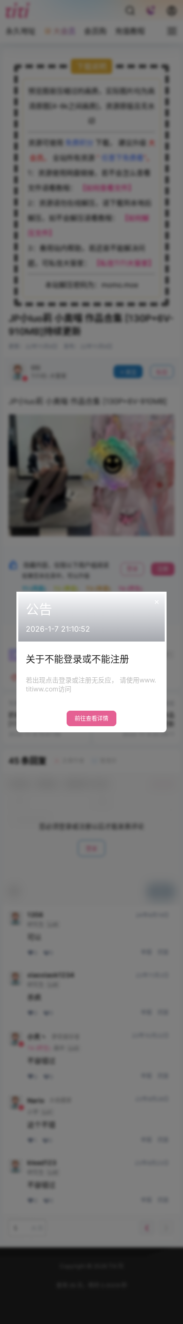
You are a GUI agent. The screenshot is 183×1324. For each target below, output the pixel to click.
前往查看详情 (91, 718)
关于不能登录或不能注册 (77, 659)
